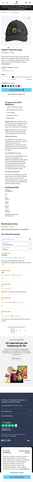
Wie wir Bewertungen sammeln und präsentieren (15, 229)
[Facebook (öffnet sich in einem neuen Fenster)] (2, 441)
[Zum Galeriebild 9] (25, 48)
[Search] (29, 239)
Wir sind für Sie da (6, 411)
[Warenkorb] (30, 3)
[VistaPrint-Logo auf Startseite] (17, 2)
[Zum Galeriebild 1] (8, 48)
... (9, 12)
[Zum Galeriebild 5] (16, 48)
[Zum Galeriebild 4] (14, 48)
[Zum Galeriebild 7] (21, 48)
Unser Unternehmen (7, 416)
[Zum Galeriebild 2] (10, 48)
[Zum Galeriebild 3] (12, 48)
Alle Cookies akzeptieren (17, 477)
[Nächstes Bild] (31, 8)
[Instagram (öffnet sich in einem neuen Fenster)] (4, 441)
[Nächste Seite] (25, 330)
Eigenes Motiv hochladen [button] (15, 94)
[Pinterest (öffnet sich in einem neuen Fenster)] (9, 440)
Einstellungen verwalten (17, 472)
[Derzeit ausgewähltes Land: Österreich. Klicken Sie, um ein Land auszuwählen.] (29, 441)
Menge (3, 74)
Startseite (3, 12)
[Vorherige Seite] (8, 330)
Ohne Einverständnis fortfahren (24, 451)
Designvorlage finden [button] (15, 90)
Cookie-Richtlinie (24, 469)
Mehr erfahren (21, 8)
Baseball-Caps (15, 12)
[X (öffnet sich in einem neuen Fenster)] (7, 441)
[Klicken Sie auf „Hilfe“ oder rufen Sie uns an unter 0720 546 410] (26, 3)
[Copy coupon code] (27, 7)
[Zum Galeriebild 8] (23, 48)
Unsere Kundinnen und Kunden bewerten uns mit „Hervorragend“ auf (13, 435)
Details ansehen (5, 63)
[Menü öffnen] (3, 2)
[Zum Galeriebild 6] (19, 48)
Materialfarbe (8, 83)
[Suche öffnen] (7, 3)
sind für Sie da (8, 405)
